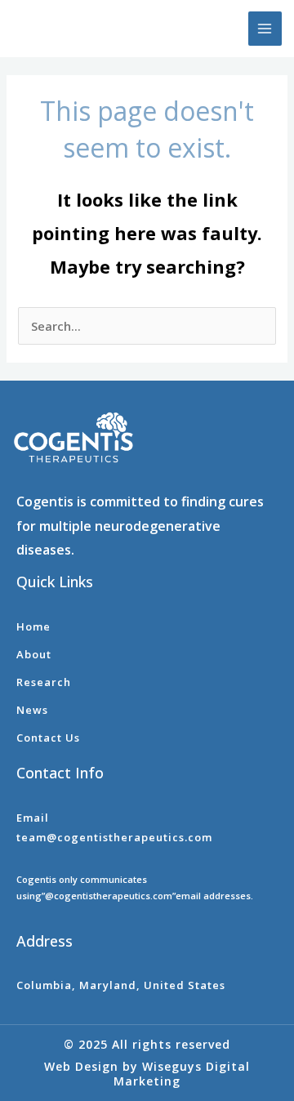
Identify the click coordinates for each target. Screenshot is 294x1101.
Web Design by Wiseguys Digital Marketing (147, 1074)
